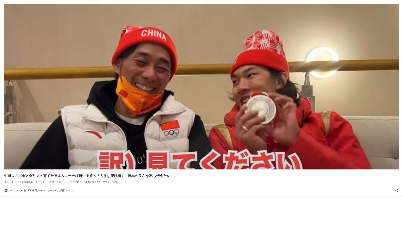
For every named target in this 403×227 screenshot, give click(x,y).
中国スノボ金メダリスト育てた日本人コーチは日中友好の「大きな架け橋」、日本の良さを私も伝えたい (87, 176)
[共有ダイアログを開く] (396, 189)
